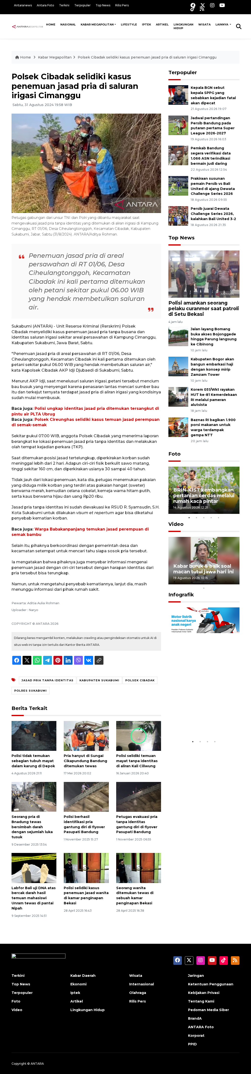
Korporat (196, 1035)
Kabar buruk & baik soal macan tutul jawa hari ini (203, 569)
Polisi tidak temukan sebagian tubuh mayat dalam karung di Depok (33, 761)
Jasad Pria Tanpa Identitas (48, 680)
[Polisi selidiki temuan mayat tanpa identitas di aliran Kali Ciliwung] (138, 735)
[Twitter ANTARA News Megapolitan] (202, 5)
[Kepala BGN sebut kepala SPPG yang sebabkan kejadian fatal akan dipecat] (178, 94)
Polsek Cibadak (140, 680)
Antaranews (23, 5)
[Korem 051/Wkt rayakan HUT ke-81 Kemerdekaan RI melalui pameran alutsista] (178, 396)
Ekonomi (78, 984)
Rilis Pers (122, 5)
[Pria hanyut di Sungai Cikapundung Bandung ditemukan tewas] (86, 735)
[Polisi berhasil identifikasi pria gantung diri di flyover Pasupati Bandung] (86, 796)
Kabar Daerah (83, 975)
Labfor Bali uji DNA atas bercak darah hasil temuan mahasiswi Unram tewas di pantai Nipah (34, 898)
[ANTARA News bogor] (28, 26)
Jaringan (196, 975)
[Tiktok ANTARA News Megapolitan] (192, 8)
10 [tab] (203, 588)
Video (176, 524)
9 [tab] (233, 581)
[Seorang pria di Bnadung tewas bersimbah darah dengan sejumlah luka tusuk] (34, 796)
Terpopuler (82, 5)
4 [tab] (211, 517)
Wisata (204, 24)
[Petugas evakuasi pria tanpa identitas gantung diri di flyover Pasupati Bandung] (138, 796)
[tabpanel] (203, 490)
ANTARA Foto (201, 1027)
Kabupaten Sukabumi (99, 680)
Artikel (162, 24)
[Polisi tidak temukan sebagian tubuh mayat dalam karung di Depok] (34, 735)
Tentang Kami (201, 1001)
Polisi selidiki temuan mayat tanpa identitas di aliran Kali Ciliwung (137, 761)
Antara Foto (45, 5)
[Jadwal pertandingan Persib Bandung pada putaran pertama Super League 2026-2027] (178, 125)
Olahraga (137, 993)
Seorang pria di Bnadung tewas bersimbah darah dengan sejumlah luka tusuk (32, 826)
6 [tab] (211, 581)
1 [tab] (189, 517)
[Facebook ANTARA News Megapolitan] (192, 5)
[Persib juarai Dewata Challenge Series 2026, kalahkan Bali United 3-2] (178, 215)
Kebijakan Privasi (203, 993)
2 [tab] (196, 517)
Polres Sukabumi (30, 690)
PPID (192, 1044)
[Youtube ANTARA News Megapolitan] (222, 5)
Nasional (68, 24)
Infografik (181, 595)
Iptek (146, 24)
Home (50, 24)
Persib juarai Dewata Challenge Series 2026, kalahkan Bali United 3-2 (213, 213)
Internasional (141, 984)
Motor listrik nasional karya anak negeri (199, 722)
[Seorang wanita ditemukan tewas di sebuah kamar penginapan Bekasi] (138, 867)
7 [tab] (218, 581)
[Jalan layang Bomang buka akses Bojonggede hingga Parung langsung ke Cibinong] (178, 336)
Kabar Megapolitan (97, 24)
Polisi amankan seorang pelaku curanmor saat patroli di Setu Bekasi (203, 308)
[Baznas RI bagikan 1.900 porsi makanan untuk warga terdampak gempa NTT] (178, 427)
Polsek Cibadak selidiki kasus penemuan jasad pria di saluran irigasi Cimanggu (147, 57)
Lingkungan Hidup (183, 26)
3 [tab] (203, 517)
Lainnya (222, 24)
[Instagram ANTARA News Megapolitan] (212, 5)
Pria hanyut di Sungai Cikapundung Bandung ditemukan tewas (85, 761)
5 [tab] (218, 517)
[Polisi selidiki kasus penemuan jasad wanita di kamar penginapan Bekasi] (86, 867)
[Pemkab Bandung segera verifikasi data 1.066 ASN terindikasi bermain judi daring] (178, 155)
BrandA (195, 1018)
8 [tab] (226, 581)
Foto (174, 454)
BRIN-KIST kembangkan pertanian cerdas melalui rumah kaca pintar (204, 495)
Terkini (64, 5)
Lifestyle (129, 24)
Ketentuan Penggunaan (210, 984)
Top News (103, 5)
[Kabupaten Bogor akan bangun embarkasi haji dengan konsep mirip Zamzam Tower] (178, 366)
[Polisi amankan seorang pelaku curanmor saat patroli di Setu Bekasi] (203, 273)
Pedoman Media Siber (208, 1010)
